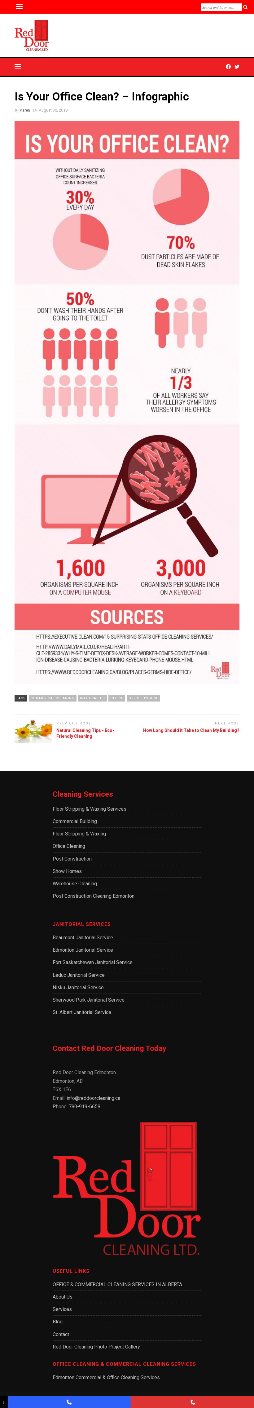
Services (62, 1309)
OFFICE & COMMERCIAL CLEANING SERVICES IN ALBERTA (117, 1284)
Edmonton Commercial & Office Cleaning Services (106, 1377)
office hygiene (143, 698)
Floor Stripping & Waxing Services (89, 809)
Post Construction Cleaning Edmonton (93, 896)
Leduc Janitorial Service (79, 975)
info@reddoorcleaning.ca (93, 1098)
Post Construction (72, 859)
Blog (58, 1322)
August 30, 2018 (53, 110)
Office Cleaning (69, 846)
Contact (61, 1334)
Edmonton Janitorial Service (83, 950)
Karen (25, 110)
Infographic (92, 698)
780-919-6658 (84, 1106)
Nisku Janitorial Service (78, 987)
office (116, 698)
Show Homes (67, 871)
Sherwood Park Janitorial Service (89, 1000)
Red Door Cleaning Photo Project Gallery (96, 1347)
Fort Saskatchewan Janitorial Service (93, 962)
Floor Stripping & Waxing (79, 834)
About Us (62, 1297)
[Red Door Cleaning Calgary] (192, 1402)
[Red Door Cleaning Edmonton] (69, 1402)
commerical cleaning (53, 698)
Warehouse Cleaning (75, 884)
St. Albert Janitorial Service (82, 1012)
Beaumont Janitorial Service (83, 938)
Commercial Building (75, 821)
